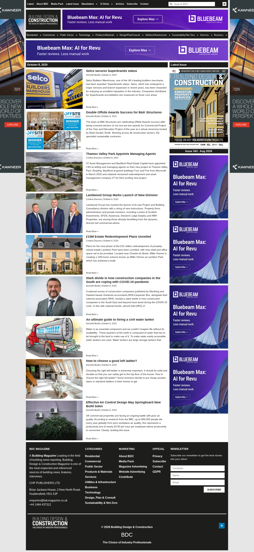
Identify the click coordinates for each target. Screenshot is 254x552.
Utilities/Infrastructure (156, 35)
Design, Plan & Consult (100, 497)
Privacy (157, 456)
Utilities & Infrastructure (100, 482)
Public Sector (67, 35)
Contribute (126, 476)
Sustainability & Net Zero (101, 502)
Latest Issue (72, 4)
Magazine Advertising (133, 466)
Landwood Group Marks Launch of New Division (122, 195)
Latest (30, 4)
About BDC (42, 4)
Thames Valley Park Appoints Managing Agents (121, 154)
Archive (120, 4)
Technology (84, 35)
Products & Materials (98, 471)
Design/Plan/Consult (130, 35)
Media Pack (57, 4)
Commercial (49, 35)
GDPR (157, 471)
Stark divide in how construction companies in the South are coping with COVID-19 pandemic (123, 280)
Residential (32, 35)
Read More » (92, 107)
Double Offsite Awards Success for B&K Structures (124, 112)
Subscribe (132, 4)
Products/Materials (105, 35)
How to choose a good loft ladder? (111, 361)
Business (218, 35)
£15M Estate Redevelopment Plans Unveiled (118, 236)
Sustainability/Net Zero (183, 35)
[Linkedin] (224, 4)
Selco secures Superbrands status (111, 71)
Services (204, 35)
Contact (144, 4)
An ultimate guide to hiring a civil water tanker (120, 319)
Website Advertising (132, 471)
